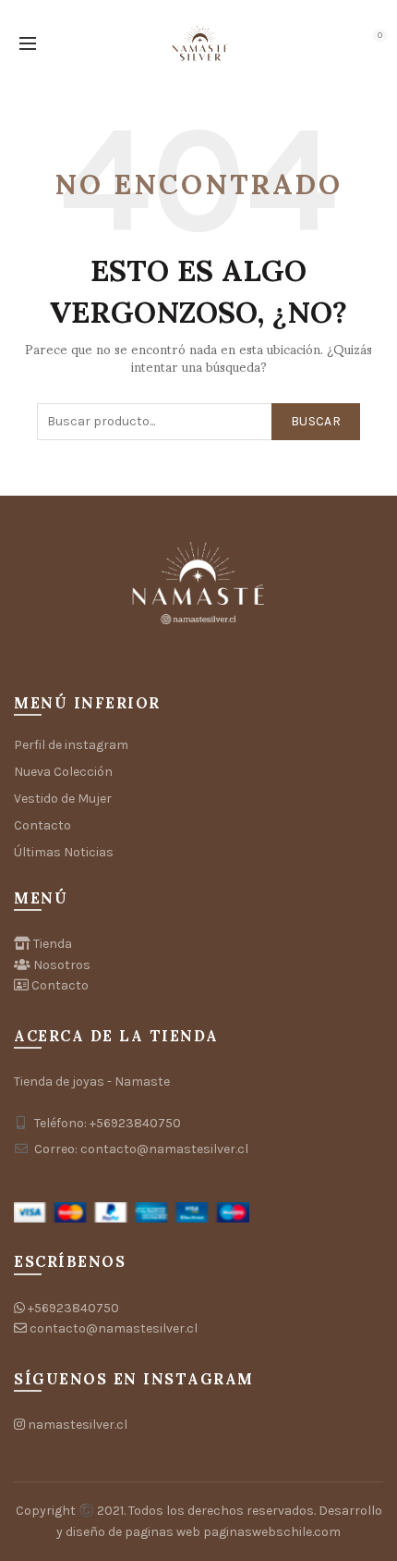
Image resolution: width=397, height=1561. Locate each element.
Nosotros (61, 965)
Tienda (52, 944)
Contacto (42, 825)
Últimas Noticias (64, 852)
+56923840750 (73, 1308)
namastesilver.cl (77, 1424)
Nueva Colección (63, 772)
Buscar (316, 421)
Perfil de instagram (71, 745)
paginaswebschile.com (272, 1532)
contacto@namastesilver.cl (114, 1328)
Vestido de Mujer (63, 798)
